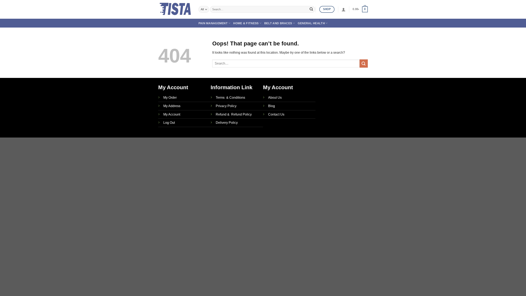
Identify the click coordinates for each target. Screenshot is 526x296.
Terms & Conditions (230, 97)
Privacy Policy (226, 106)
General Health (311, 23)
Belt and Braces (278, 23)
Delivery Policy (227, 122)
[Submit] (311, 9)
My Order (170, 97)
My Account (171, 114)
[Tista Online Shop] (175, 9)
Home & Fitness (245, 23)
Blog (271, 106)
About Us (275, 97)
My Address (171, 106)
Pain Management (213, 23)
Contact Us (276, 114)
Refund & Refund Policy (234, 114)
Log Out (169, 122)
